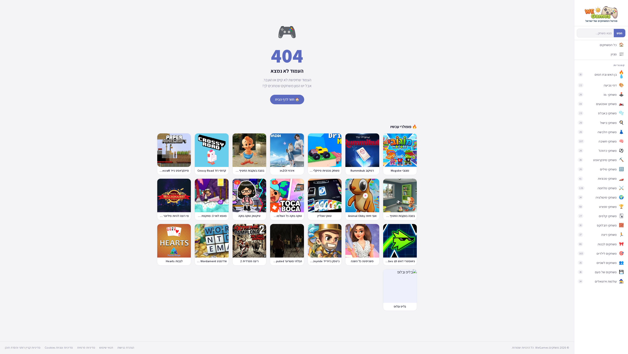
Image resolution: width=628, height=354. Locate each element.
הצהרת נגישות (125, 347)
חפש (619, 33)
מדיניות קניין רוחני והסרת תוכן (22, 347)
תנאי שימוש (106, 347)
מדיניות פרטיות (86, 347)
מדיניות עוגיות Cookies (59, 347)
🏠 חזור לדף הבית (287, 99)
